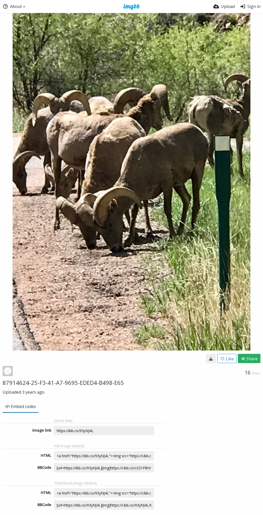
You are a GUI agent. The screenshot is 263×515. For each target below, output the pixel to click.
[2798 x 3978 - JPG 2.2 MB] (211, 358)
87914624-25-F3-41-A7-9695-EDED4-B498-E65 (63, 382)
